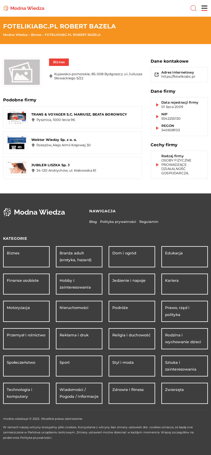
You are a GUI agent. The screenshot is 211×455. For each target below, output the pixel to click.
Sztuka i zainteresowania (180, 366)
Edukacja (174, 253)
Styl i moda (123, 362)
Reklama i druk (74, 335)
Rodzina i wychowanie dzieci (183, 338)
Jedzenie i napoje (128, 280)
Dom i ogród (124, 253)
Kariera (172, 280)
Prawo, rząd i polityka (177, 311)
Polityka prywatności (118, 222)
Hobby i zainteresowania (75, 284)
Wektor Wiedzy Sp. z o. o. (54, 140)
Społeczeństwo (21, 362)
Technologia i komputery (19, 393)
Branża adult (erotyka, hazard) (75, 256)
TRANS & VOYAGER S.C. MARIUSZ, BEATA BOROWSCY (79, 114)
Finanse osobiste (23, 280)
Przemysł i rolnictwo (26, 335)
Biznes (59, 62)
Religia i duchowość (131, 335)
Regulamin (148, 222)
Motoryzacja (18, 307)
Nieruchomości (74, 307)
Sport (65, 362)
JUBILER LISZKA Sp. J (50, 165)
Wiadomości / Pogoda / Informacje (79, 393)
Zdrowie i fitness (128, 389)
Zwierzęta (174, 389)
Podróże (120, 307)
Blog (93, 222)
